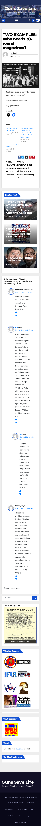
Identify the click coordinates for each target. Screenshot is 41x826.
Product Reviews (20, 822)
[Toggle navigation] (17, 20)
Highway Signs (22, 809)
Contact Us (11, 816)
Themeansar (30, 802)
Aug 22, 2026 (12, 240)
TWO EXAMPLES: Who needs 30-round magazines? (19, 41)
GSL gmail (19, 749)
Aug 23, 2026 (12, 216)
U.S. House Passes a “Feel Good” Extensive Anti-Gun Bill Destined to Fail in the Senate (26, 133)
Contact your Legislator (26, 816)
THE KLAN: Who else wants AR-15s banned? (11, 168)
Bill (16, 327)
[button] (30, 20)
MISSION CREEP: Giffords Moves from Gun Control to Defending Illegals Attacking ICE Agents (19, 207)
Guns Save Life (21, 8)
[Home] (3, 20)
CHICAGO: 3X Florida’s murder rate (19, 259)
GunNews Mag (9, 809)
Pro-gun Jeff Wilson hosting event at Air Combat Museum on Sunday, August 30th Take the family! (18, 231)
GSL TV (33, 809)
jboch (15, 53)
